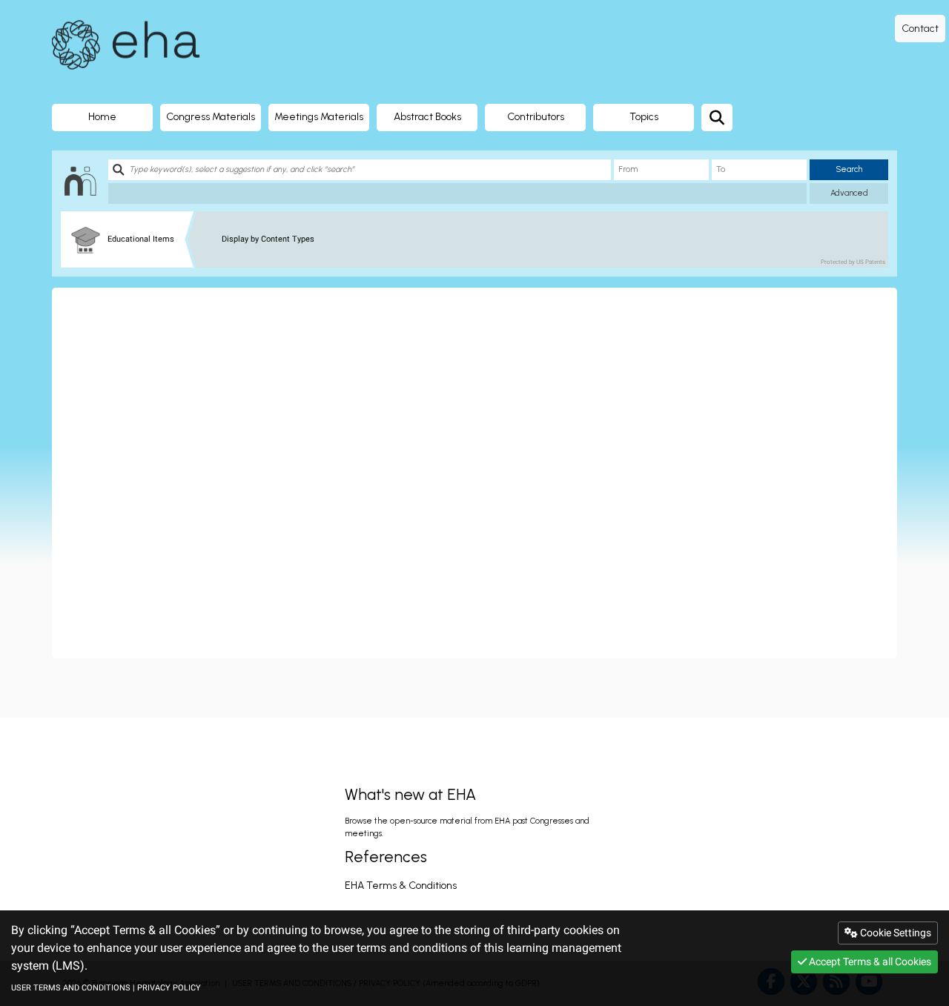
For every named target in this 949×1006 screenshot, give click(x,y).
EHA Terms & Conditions (401, 885)
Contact (920, 28)
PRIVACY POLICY (169, 988)
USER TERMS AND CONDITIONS (70, 988)
